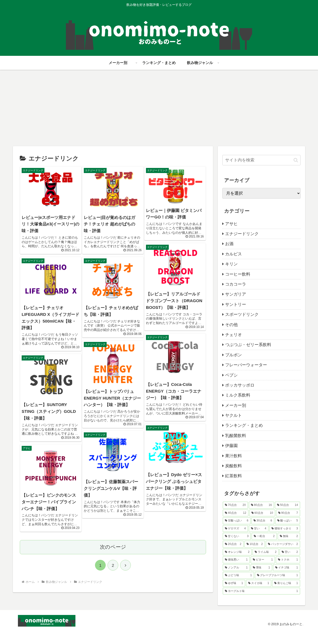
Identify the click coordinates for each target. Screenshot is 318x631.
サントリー (235, 304)
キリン (231, 264)
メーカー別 (235, 405)
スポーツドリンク (242, 314)
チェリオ (233, 334)
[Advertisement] (159, 107)
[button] (296, 160)
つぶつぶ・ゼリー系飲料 (248, 344)
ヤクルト (233, 415)
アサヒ (231, 223)
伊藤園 (231, 445)
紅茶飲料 (233, 476)
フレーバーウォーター (246, 365)
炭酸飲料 (233, 466)
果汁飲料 (233, 456)
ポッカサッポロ (239, 385)
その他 (231, 324)
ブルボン (233, 355)
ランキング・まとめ (244, 425)
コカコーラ (235, 284)
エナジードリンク (242, 233)
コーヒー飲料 (237, 274)
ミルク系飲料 (237, 395)
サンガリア (235, 294)
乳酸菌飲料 (235, 435)
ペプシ (231, 375)
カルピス (233, 254)
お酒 (229, 243)
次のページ (113, 547)
